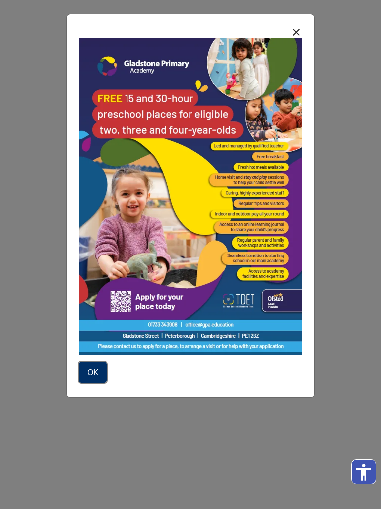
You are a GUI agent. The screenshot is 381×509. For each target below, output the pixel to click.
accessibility (364, 472)
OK (92, 372)
